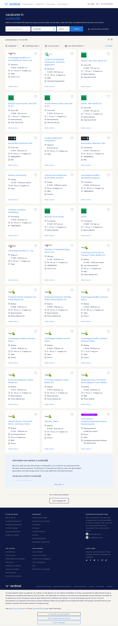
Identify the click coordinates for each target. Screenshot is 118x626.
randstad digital (11, 528)
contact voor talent (39, 555)
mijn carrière (50, 4)
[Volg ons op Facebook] (91, 560)
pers (34, 566)
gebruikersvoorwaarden (62, 586)
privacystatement (80, 586)
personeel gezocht (39, 538)
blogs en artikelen (12, 569)
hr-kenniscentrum (38, 531)
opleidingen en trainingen (15, 559)
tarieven (35, 535)
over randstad (62, 4)
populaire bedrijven (12, 531)
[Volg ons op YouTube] (95, 560)
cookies (91, 586)
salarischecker (10, 572)
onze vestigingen (38, 562)
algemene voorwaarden (41, 521)
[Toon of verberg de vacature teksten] (110, 39)
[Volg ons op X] (98, 560)
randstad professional (13, 524)
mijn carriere (10, 548)
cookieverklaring (38, 608)
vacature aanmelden (39, 518)
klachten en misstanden (41, 569)
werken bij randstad (43, 586)
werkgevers (39, 4)
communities (10, 555)
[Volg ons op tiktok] (106, 560)
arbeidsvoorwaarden (13, 566)
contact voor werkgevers (41, 559)
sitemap (110, 586)
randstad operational (13, 521)
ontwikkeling (10, 552)
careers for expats (12, 535)
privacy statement (19, 608)
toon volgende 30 (59, 501)
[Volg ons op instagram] (102, 560)
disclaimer (100, 586)
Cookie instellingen (59, 622)
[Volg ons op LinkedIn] (87, 560)
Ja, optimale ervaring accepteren (59, 614)
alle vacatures (10, 518)
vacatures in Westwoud (24, 480)
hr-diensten (36, 524)
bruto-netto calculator (13, 576)
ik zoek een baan (27, 4)
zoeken (76, 29)
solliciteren (9, 562)
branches (35, 528)
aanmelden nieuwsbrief (41, 542)
